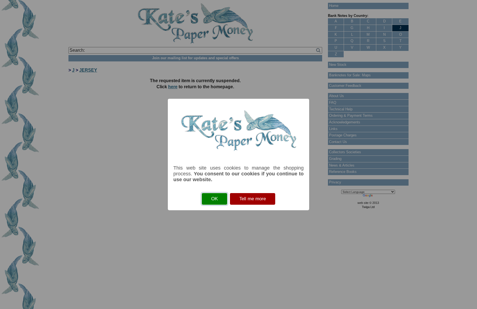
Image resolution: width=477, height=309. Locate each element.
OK (214, 198)
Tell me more (252, 198)
